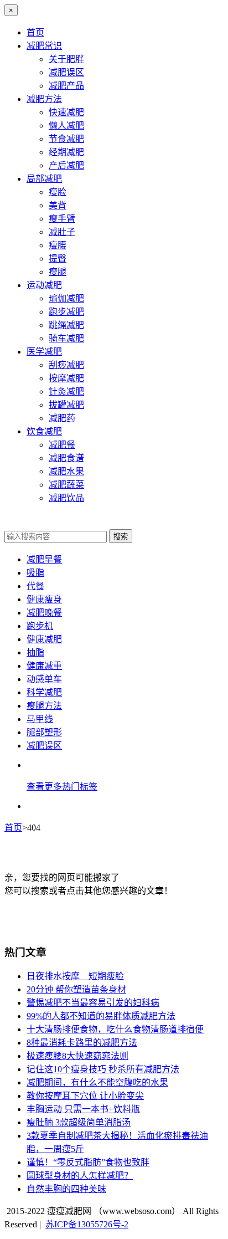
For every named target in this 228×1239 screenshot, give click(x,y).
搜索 (120, 537)
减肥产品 (66, 85)
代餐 (35, 586)
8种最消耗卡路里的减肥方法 (82, 1042)
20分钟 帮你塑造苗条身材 (76, 989)
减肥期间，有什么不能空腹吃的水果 (97, 1082)
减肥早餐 (44, 559)
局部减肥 (44, 178)
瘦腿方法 (44, 705)
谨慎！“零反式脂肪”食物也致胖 (88, 1162)
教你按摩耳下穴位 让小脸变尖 (85, 1095)
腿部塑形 (44, 732)
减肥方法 (44, 99)
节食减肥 (66, 139)
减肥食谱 (66, 458)
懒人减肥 (66, 125)
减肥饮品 (66, 498)
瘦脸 (57, 192)
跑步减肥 (66, 311)
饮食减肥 (44, 431)
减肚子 (62, 232)
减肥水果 (66, 471)
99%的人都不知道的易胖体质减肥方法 (101, 1016)
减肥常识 (44, 45)
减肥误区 (66, 72)
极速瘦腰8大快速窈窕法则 (77, 1056)
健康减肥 (44, 639)
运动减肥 (44, 285)
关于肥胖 (66, 59)
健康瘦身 (44, 599)
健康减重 (44, 665)
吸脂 (35, 572)
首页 (35, 32)
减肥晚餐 (44, 612)
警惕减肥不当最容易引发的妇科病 (93, 1002)
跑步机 (40, 626)
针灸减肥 (66, 391)
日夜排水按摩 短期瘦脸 (75, 976)
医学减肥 (44, 351)
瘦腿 (57, 272)
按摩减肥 (66, 378)
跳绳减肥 (66, 325)
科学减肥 (44, 692)
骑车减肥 (66, 338)
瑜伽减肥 (66, 298)
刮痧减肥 (66, 365)
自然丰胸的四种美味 (66, 1189)
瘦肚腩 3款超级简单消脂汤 (79, 1122)
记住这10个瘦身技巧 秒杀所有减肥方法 (103, 1069)
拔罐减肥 (66, 404)
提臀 (57, 258)
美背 (57, 205)
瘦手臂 (62, 218)
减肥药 (62, 418)
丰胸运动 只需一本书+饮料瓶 (83, 1109)
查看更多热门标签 (62, 786)
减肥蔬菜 (66, 484)
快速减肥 (66, 112)
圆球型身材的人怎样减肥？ (80, 1175)
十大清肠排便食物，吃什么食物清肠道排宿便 (115, 1029)
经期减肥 (66, 152)
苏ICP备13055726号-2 (86, 1224)
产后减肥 (66, 165)
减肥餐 (62, 444)
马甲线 (40, 719)
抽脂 (35, 652)
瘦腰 (57, 245)
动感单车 (44, 679)
